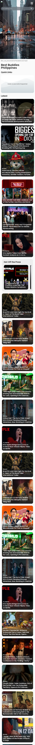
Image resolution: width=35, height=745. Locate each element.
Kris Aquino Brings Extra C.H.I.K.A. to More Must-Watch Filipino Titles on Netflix (16, 447)
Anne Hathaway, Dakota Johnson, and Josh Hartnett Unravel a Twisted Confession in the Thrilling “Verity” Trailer (17, 659)
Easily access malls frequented (17, 84)
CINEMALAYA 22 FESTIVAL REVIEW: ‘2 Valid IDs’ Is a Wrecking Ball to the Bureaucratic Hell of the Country (16, 712)
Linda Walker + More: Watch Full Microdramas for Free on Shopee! (16, 368)
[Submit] (31, 8)
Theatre (4, 115)
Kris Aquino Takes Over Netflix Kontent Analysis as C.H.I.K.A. (14, 254)
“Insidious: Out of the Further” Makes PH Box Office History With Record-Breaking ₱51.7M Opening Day (16, 146)
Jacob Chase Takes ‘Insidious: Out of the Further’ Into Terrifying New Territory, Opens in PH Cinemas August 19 (17, 685)
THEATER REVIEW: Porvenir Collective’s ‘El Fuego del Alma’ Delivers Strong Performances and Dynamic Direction (17, 119)
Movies (4, 142)
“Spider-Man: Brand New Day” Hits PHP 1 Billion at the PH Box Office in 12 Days (16, 738)
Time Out (7, 281)
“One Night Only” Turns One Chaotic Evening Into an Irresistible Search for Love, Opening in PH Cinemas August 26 (17, 394)
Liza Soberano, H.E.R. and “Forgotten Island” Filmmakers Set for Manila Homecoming (17, 227)
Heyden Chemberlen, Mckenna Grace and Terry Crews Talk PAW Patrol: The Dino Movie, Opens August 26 (16, 632)
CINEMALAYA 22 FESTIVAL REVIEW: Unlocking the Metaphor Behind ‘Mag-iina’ (15, 341)
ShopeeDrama (9, 365)
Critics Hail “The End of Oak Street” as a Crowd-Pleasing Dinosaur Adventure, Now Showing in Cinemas (17, 420)
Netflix (7, 251)
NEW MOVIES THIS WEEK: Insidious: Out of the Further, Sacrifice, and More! (17, 201)
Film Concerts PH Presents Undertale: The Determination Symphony (15, 285)
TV (4, 251)
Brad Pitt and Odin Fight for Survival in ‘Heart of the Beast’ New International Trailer (17, 314)
